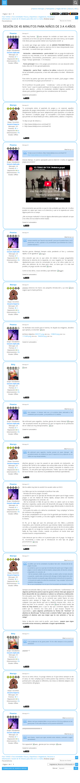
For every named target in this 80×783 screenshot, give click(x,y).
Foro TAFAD (6, 17)
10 (28, 484)
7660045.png (42, 336)
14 (28, 713)
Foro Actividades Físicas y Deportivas (24, 17)
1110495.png (26, 336)
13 (28, 673)
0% (19, 61)
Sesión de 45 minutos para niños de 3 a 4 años (27, 19)
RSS (76, 9)
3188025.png (55, 334)
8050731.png (39, 334)
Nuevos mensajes (38, 9)
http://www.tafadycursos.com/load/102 (39, 155)
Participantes (50, 9)
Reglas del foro (61, 9)
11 (28, 556)
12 (28, 633)
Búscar (70, 9)
